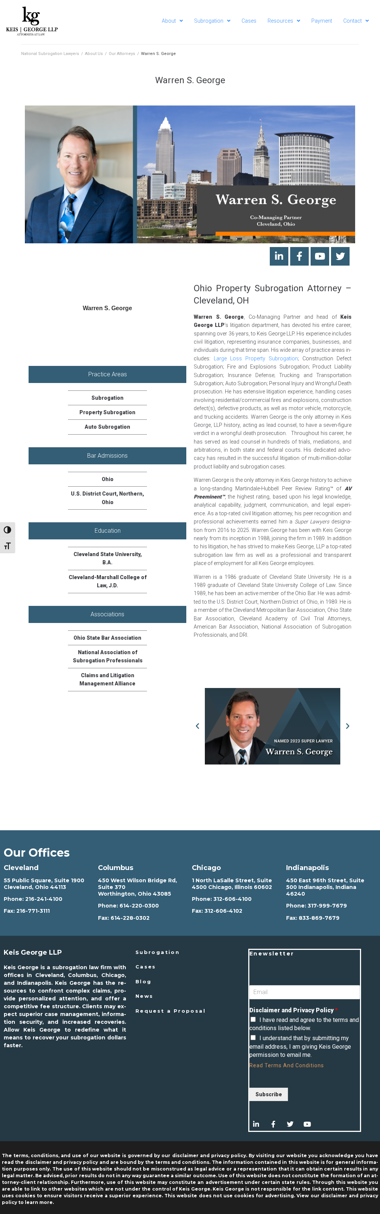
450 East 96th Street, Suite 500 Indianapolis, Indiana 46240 (325, 887)
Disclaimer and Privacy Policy (293, 1010)
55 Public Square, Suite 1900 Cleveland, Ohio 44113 (44, 883)
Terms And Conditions (294, 1065)
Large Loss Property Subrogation (256, 358)
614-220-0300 (139, 905)
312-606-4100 (232, 899)
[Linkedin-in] (279, 256)
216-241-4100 (43, 899)
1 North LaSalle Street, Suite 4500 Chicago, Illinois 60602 (232, 883)
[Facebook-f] (299, 256)
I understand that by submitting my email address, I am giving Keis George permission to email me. (300, 1046)
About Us (94, 53)
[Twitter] (340, 256)
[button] (197, 726)
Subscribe (268, 1094)
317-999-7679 (327, 905)
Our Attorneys (122, 53)
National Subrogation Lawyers (50, 53)
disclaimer (334, 1195)
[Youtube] (320, 256)
